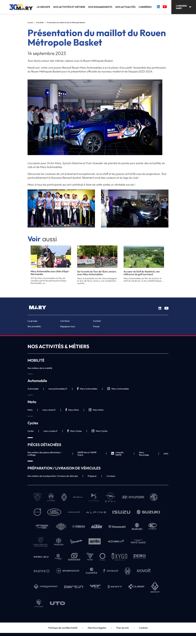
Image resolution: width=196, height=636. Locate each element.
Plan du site (122, 627)
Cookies (143, 627)
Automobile (33, 389)
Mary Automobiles (88, 388)
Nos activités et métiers (69, 7)
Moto (30, 410)
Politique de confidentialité (62, 627)
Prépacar (92, 476)
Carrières (145, 7)
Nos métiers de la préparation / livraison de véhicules (53, 476)
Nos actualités (125, 7)
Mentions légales (97, 627)
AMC (166, 453)
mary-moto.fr (49, 410)
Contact (97, 321)
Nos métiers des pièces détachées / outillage (44, 453)
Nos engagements (100, 7)
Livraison (111, 476)
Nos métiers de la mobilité (40, 368)
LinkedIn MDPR (119, 453)
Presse (96, 326)
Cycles (31, 431)
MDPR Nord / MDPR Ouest (86, 453)
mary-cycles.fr (50, 431)
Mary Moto (73, 409)
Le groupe (43, 7)
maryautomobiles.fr (57, 389)
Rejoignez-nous (67, 326)
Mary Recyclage (144, 453)
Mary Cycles (76, 431)
